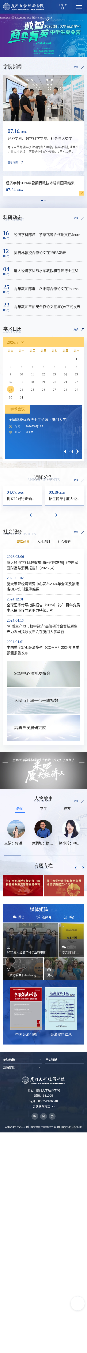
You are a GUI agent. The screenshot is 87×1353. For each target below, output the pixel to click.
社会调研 (64, 541)
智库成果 (23, 541)
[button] (42, 200)
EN (61, 5)
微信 (21, 917)
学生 (43, 809)
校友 (67, 809)
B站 (71, 917)
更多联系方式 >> (43, 1106)
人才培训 (43, 541)
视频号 (47, 917)
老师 (19, 809)
